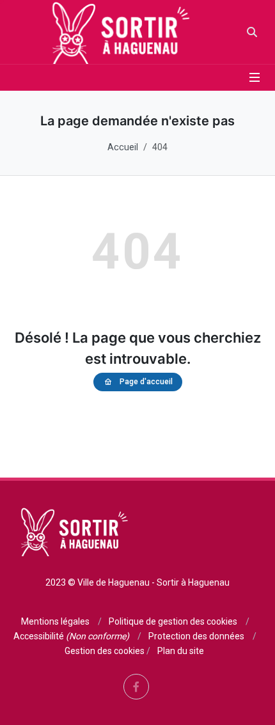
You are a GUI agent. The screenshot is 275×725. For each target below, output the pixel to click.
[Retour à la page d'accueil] (117, 32)
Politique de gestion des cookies (173, 621)
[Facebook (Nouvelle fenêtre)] (136, 686)
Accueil (122, 147)
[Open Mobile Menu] (254, 77)
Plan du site (180, 651)
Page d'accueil (146, 381)
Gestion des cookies (105, 651)
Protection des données (196, 636)
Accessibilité (71, 636)
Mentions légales (55, 621)
